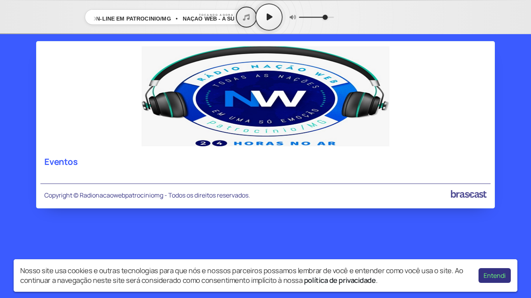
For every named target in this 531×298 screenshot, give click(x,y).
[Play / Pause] (269, 17)
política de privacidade (340, 280)
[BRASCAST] (469, 194)
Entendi (495, 275)
